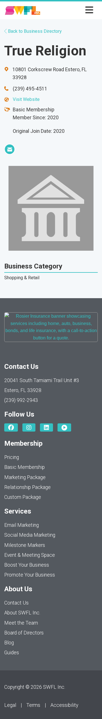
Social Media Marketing (29, 535)
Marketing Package (25, 477)
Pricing (11, 457)
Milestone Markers (24, 545)
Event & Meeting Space (29, 555)
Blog (9, 643)
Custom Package (22, 497)
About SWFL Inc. (22, 613)
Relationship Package (27, 487)
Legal (10, 705)
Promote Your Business (29, 575)
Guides (11, 652)
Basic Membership (24, 467)
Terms (33, 705)
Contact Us (16, 603)
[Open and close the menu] (68, 10)
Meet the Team (21, 623)
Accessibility (64, 705)
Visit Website (26, 99)
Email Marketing (21, 525)
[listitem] (9, 149)
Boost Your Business (26, 565)
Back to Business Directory (34, 31)
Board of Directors (24, 633)
